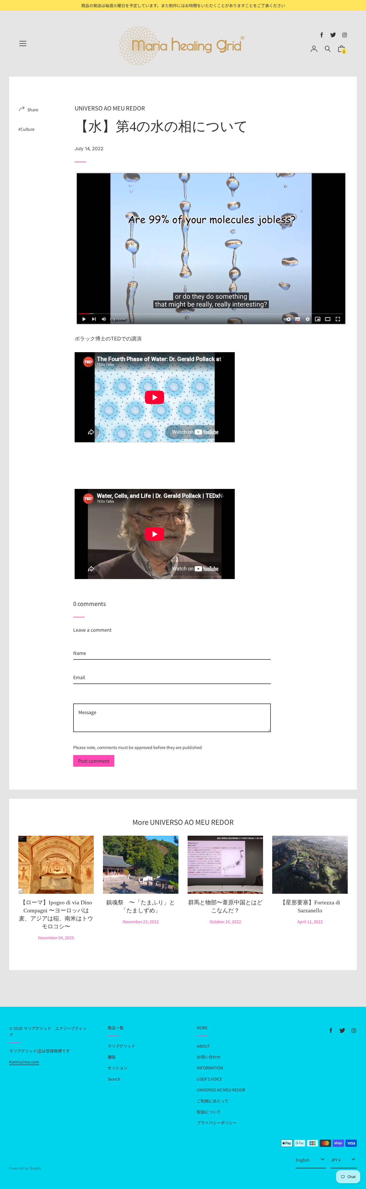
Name (79, 643)
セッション (118, 1068)
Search (114, 1079)
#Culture (26, 129)
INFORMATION (210, 1068)
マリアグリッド (121, 1046)
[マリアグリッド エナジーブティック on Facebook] (322, 35)
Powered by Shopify (25, 1168)
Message (82, 694)
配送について (209, 1112)
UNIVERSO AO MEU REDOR (110, 108)
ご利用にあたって (212, 1101)
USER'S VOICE (209, 1079)
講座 (112, 1057)
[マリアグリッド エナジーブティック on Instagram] (344, 35)
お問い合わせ (209, 1057)
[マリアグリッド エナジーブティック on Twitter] (333, 35)
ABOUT (203, 1046)
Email (79, 667)
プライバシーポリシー (217, 1122)
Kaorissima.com (24, 1062)
